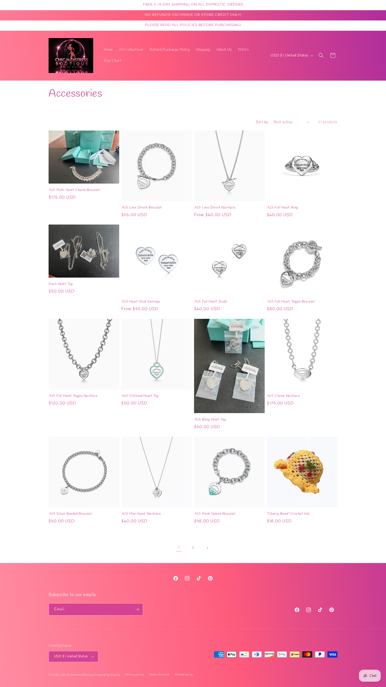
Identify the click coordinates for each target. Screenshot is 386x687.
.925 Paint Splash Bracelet (215, 514)
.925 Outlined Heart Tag (140, 396)
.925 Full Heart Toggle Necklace (73, 396)
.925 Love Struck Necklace (215, 208)
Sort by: (262, 122)
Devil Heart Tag (61, 284)
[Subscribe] (137, 609)
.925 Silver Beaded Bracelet (70, 514)
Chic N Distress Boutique (77, 675)
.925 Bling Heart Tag (210, 420)
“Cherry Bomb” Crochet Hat (288, 514)
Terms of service (159, 674)
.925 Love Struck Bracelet (141, 208)
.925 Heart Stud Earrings (140, 302)
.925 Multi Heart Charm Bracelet (74, 190)
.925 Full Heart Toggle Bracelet (291, 302)
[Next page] (207, 548)
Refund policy (184, 674)
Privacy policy (134, 674)
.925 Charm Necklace (283, 396)
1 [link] (179, 547)
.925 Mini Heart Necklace (141, 514)
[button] (321, 55)
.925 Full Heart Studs (210, 302)
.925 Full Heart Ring (282, 208)
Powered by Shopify (107, 675)
